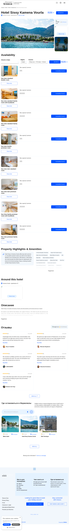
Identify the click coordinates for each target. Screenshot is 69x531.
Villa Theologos (45, 436)
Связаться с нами (6, 505)
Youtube (36, 517)
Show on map (61, 33)
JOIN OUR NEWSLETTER (34, 504)
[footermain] (34, 469)
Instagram (31, 517)
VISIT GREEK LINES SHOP (57, 504)
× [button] (20, 517)
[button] (11, 527)
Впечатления (38, 483)
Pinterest (38, 517)
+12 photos (61, 44)
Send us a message (41, 455)
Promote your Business (7, 509)
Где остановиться (57, 479)
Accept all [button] (6, 524)
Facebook (28, 517)
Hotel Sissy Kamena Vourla (29, 436)
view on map (21, 15)
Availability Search (60, 71)
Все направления (22, 490)
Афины (20, 483)
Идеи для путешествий (41, 481)
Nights (23, 59)
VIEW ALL (34, 396)
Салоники (20, 485)
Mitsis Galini (6, 436)
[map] (56, 2)
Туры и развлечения (40, 485)
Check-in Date (5, 60)
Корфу (19, 488)
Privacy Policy (5, 500)
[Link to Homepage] (8, 5)
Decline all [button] (16, 524)
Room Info (9, 83)
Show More (5, 342)
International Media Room (8, 507)
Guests (31, 59)
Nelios (65, 522)
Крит (19, 486)
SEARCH (56, 62)
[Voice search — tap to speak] (27, 412)
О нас (3, 502)
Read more (10, 521)
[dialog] (11, 523)
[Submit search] (31, 412)
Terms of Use (5, 498)
